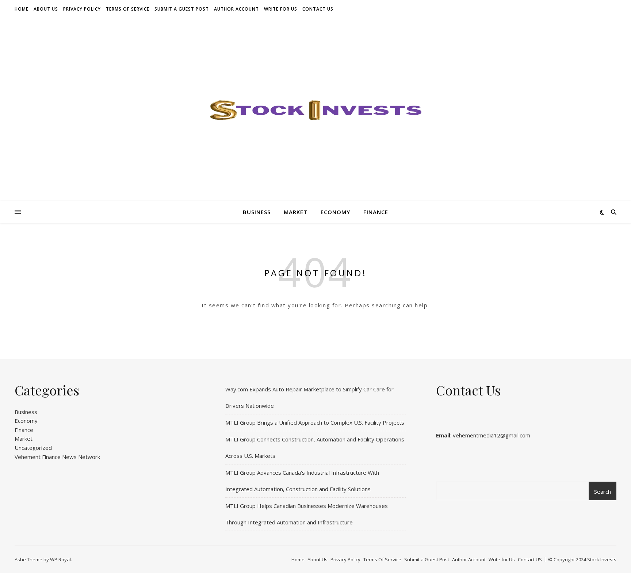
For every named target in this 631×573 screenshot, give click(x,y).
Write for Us (280, 9)
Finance (375, 212)
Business (257, 212)
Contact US (317, 9)
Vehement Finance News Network (57, 456)
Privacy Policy (82, 9)
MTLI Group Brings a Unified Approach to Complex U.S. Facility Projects (314, 422)
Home (21, 9)
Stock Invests (601, 559)
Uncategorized (33, 447)
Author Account (236, 9)
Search (602, 491)
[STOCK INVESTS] (315, 110)
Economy (335, 212)
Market (295, 212)
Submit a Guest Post (181, 9)
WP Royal (60, 559)
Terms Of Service (127, 9)
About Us (46, 9)
